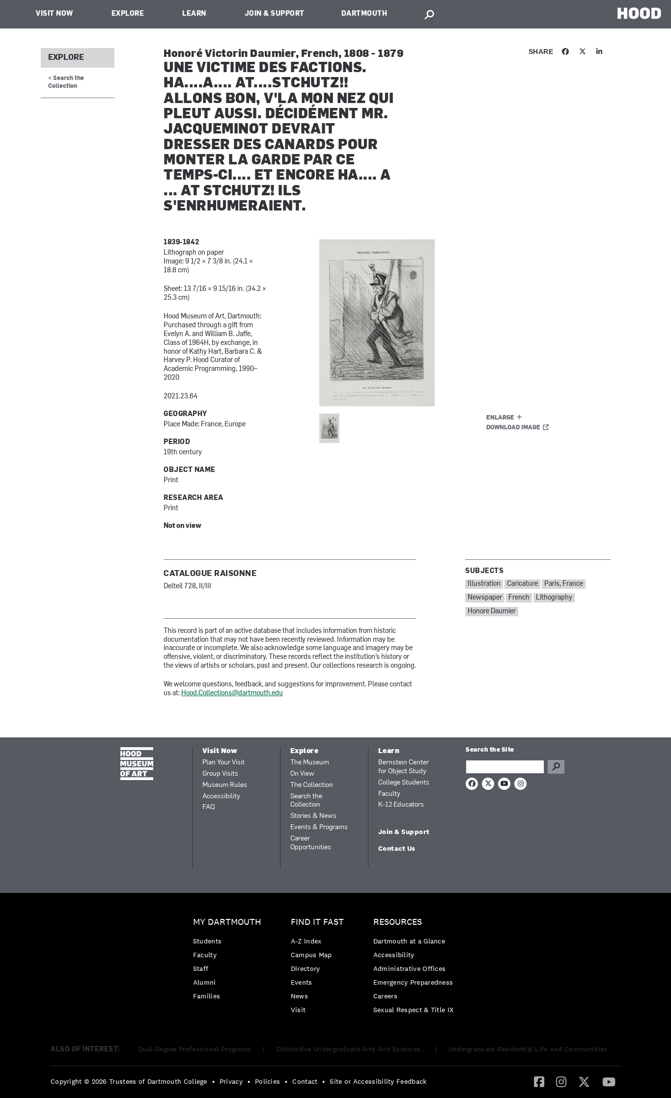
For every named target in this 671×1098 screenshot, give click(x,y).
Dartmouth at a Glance (409, 941)
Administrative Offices (409, 968)
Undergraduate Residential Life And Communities (528, 1049)
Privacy (231, 1081)
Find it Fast (317, 922)
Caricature (522, 584)
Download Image (513, 428)
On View (302, 774)
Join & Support (275, 14)
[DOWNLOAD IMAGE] (437, 322)
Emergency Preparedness (413, 982)
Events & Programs (319, 827)
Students (207, 941)
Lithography (554, 597)
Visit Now (54, 14)
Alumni (204, 982)
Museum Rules (224, 785)
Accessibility (221, 796)
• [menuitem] (213, 1081)
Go (556, 767)
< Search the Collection (66, 82)
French (519, 597)
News (299, 996)
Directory (305, 968)
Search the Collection (306, 801)
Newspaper (485, 597)
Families (206, 996)
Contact (304, 1081)
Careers (385, 996)
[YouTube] (608, 1081)
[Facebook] (539, 1081)
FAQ (208, 807)
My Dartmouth (227, 922)
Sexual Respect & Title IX (413, 1009)
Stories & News (313, 816)
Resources (397, 922)
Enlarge (500, 418)
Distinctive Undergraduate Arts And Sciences (349, 1049)
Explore (128, 14)
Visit (298, 1009)
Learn (194, 14)
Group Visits (220, 774)
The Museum (309, 762)
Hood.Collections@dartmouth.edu (232, 693)
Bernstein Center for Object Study (403, 767)
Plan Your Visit (223, 762)
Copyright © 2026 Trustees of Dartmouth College (129, 1081)
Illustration (484, 584)
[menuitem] (229, 961)
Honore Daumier (492, 611)
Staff (201, 968)
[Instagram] (561, 1081)
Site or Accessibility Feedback (378, 1081)
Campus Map (311, 954)
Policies (267, 1081)
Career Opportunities (310, 843)
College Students (403, 782)
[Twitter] (584, 1081)
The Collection (311, 785)
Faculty (389, 794)
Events (301, 982)
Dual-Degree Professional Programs (195, 1049)
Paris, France (563, 584)
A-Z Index (306, 941)
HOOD (639, 13)
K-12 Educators (401, 805)
